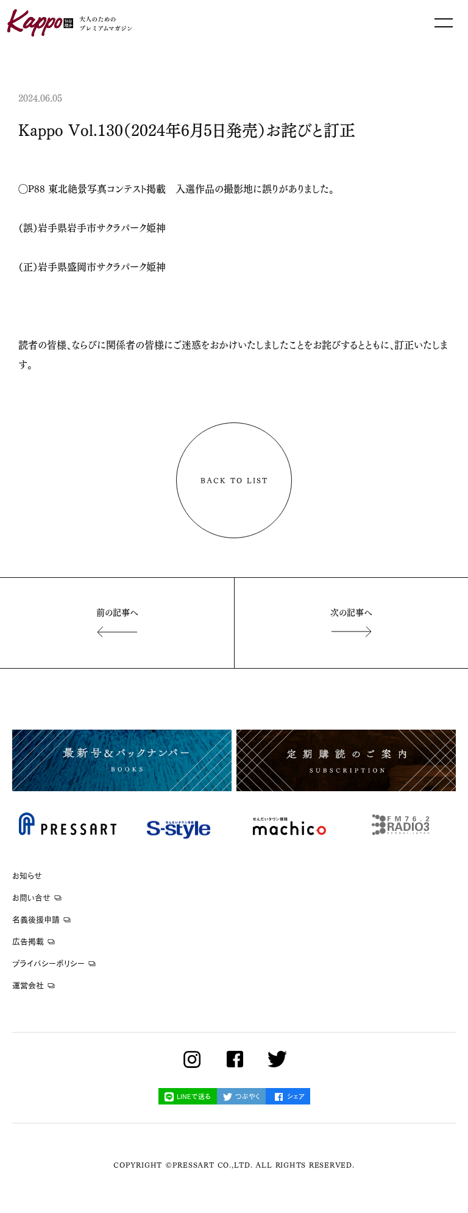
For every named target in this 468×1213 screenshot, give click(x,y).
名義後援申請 (36, 919)
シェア (295, 1096)
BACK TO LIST (234, 480)
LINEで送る (194, 1096)
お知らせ (27, 876)
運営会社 (28, 985)
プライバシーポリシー (48, 963)
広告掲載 (28, 941)
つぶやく (247, 1096)
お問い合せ (31, 898)
